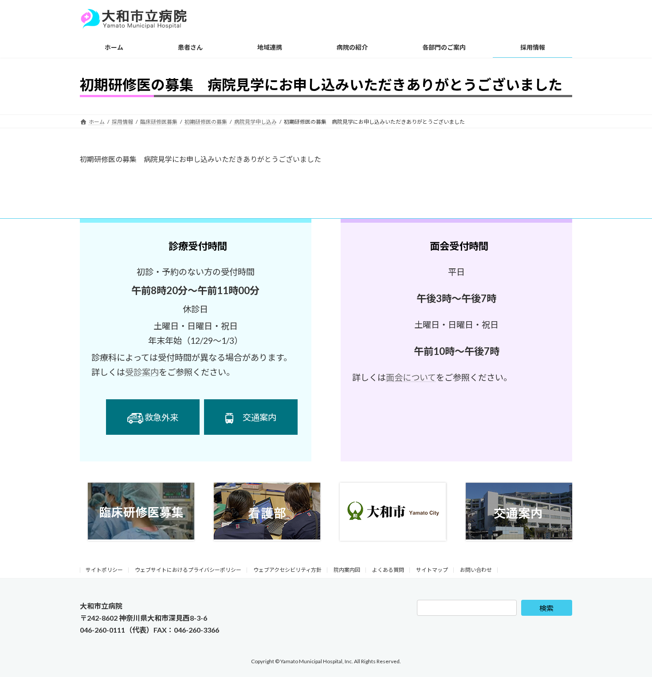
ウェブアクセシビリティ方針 (287, 570)
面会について (411, 377)
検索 (546, 608)
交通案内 (259, 417)
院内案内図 (347, 570)
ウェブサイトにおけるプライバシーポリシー (188, 570)
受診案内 (142, 372)
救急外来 (161, 417)
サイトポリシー (104, 570)
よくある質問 (388, 570)
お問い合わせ (476, 570)
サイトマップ (432, 570)
